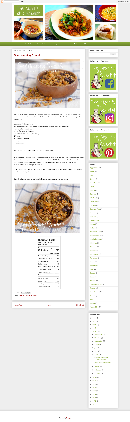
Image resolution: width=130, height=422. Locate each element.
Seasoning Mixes (96, 284)
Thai (91, 299)
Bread (92, 179)
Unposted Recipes (72, 44)
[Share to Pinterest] (29, 293)
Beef (91, 175)
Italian (92, 228)
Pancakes (93, 258)
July (96, 348)
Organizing (94, 254)
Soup (92, 296)
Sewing (92, 288)
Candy (92, 190)
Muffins (93, 250)
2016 (94, 387)
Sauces (92, 281)
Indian (92, 224)
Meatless (93, 243)
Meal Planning (95, 239)
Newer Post (18, 305)
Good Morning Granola (102, 362)
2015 (94, 391)
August (97, 344)
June (96, 351)
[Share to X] (26, 293)
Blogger (68, 418)
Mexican (93, 247)
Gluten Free (28, 295)
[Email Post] (18, 292)
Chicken (93, 198)
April (96, 354)
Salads (92, 273)
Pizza (92, 262)
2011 (94, 404)
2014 (94, 394)
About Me (28, 44)
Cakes (92, 186)
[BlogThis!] (24, 293)
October (97, 338)
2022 (95, 325)
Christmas (94, 202)
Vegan (34, 295)
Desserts (93, 217)
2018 (94, 381)
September (98, 341)
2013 (94, 398)
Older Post (80, 305)
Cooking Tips (95, 209)
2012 (94, 401)
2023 (95, 321)
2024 (95, 318)
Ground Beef (94, 220)
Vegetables (94, 307)
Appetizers (94, 168)
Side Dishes (94, 292)
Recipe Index (41, 44)
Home (17, 44)
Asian (92, 171)
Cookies (93, 205)
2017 (94, 384)
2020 (95, 331)
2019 (94, 377)
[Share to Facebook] (28, 293)
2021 (94, 328)
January (97, 373)
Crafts (92, 213)
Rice (91, 269)
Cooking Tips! (56, 44)
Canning (93, 194)
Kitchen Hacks (95, 232)
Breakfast (21, 295)
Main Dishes (94, 235)
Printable (93, 266)
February (98, 370)
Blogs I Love (88, 44)
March (97, 367)
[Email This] (22, 293)
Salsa (92, 277)
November (98, 334)
